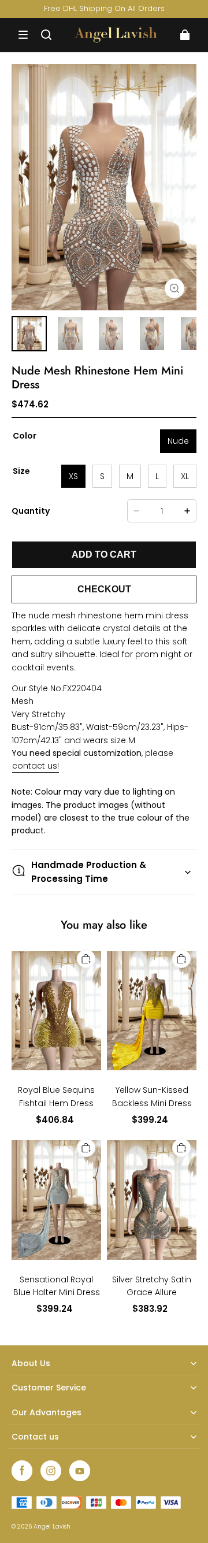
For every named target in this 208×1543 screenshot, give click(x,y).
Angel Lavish (52, 1526)
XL (185, 476)
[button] (23, 34)
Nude (178, 441)
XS (73, 476)
